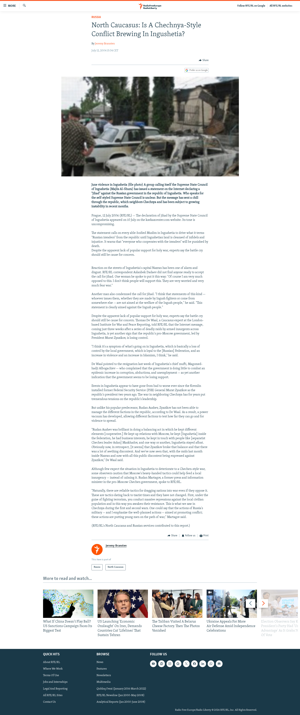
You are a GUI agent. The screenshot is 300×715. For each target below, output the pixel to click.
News (100, 662)
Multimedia (104, 682)
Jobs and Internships (55, 682)
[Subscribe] (219, 663)
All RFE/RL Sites (52, 695)
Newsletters (104, 675)
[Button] (204, 60)
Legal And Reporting (55, 688)
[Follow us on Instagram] (169, 663)
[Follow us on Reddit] (161, 663)
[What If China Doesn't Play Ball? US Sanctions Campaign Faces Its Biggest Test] (68, 604)
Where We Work (53, 668)
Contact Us (49, 701)
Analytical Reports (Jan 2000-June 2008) (121, 701)
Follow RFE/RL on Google (251, 6)
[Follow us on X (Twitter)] (186, 663)
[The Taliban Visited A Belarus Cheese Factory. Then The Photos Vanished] (177, 604)
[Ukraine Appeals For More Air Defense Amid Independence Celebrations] (232, 604)
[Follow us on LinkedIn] (202, 663)
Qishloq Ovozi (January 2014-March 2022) (121, 688)
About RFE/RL (51, 662)
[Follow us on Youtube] (153, 663)
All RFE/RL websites (281, 6)
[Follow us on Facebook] (194, 663)
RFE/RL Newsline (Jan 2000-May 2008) (120, 695)
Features (102, 668)
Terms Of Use (51, 675)
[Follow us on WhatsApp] (211, 663)
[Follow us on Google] (178, 663)
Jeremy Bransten (105, 43)
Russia (96, 17)
